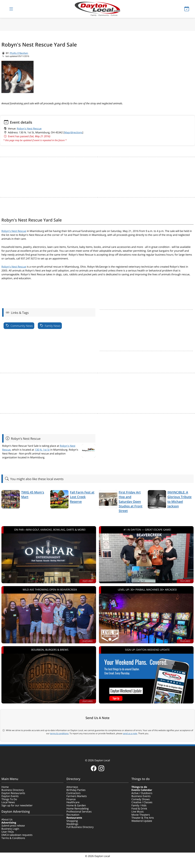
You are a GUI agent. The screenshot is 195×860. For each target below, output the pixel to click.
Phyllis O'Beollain (19, 53)
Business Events (141, 796)
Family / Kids (138, 805)
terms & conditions (59, 733)
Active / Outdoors (141, 793)
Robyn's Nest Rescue (29, 128)
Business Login (10, 829)
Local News (8, 802)
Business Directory (12, 790)
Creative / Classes (141, 802)
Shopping (72, 821)
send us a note (130, 733)
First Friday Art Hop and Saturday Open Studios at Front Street (130, 501)
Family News (52, 326)
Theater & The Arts (142, 818)
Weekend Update (141, 821)
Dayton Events (10, 796)
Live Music (137, 811)
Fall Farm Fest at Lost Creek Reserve (82, 497)
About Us (6, 819)
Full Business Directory (80, 827)
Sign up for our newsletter (17, 805)
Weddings (72, 824)
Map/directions (73, 132)
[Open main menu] (11, 9)
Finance (71, 799)
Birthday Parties (76, 790)
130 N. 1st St (42, 449)
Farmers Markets (76, 796)
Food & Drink (139, 808)
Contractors (73, 793)
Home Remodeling (77, 808)
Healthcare (72, 802)
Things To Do (9, 799)
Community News (21, 326)
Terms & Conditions (13, 838)
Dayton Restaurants (13, 793)
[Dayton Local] (97, 9)
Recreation (72, 814)
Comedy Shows (140, 799)
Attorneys (72, 787)
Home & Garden (76, 805)
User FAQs (7, 832)
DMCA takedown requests (16, 835)
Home (5, 787)
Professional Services (79, 811)
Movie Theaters (140, 814)
